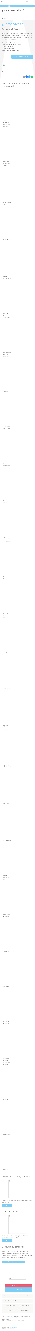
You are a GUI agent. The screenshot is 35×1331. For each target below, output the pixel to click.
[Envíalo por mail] (24, 76)
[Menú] (9, 6)
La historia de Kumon (10, 1305)
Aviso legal (25, 1300)
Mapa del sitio (25, 1310)
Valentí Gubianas (14, 1327)
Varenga (12, 1328)
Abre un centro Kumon (9, 1296)
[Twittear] (29, 76)
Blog (9, 1310)
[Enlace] (7, 2)
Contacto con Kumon (25, 1296)
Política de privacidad (10, 1300)
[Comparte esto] (26, 76)
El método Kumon (25, 1305)
